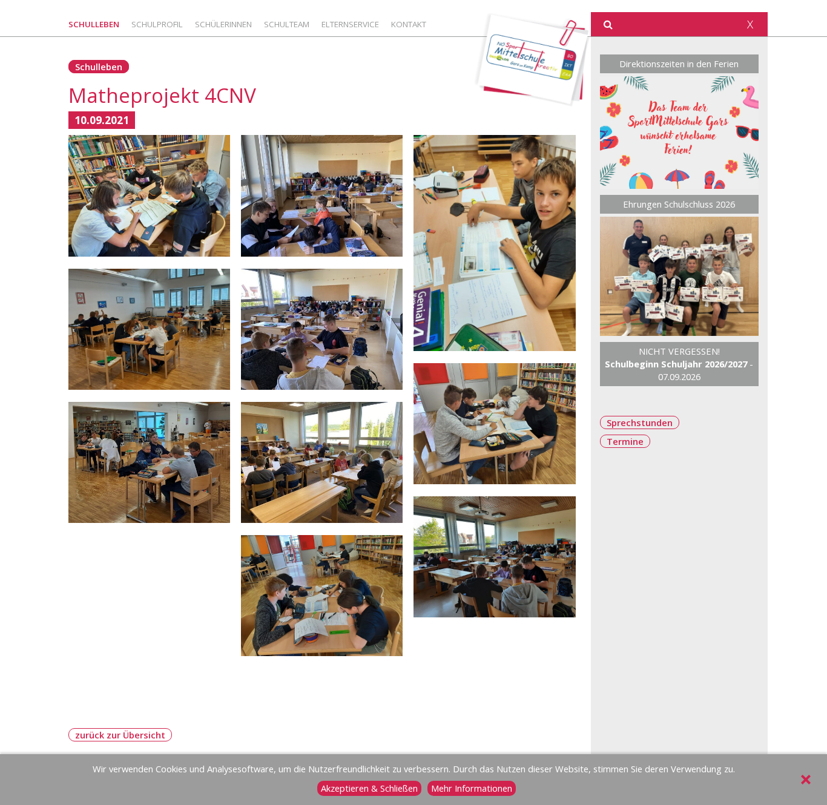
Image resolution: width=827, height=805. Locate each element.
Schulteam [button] (286, 24)
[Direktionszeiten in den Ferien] (679, 132)
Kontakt (408, 24)
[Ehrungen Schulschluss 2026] (679, 276)
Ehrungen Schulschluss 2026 (679, 204)
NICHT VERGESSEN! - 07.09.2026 (679, 364)
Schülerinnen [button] (223, 24)
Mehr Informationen (471, 788)
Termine (625, 441)
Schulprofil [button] (157, 24)
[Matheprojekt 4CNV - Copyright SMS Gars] (149, 196)
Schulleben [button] (93, 24)
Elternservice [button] (350, 24)
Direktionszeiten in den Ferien (679, 64)
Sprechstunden (640, 422)
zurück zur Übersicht (120, 735)
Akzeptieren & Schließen (369, 788)
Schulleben (98, 67)
